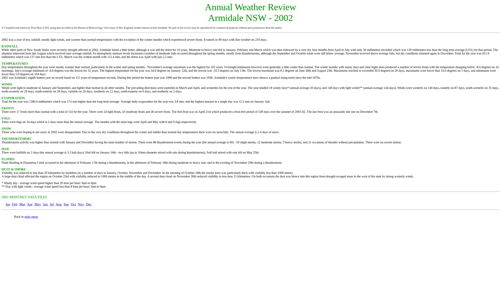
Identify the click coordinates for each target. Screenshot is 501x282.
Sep (66, 204)
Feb (14, 204)
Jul (52, 204)
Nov (81, 204)
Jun (45, 204)
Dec (89, 204)
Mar (22, 204)
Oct (73, 204)
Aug (59, 204)
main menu (31, 216)
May (37, 204)
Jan (7, 204)
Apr (29, 204)
